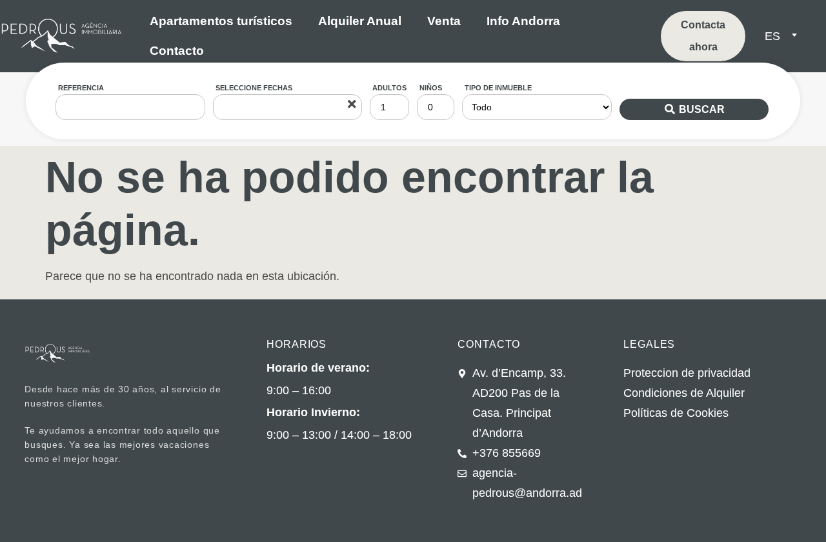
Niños (430, 88)
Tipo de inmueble (498, 88)
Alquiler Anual (359, 21)
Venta (444, 21)
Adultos (389, 88)
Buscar (702, 109)
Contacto (177, 50)
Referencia (81, 88)
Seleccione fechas (254, 88)
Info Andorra (523, 21)
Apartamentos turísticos (221, 21)
